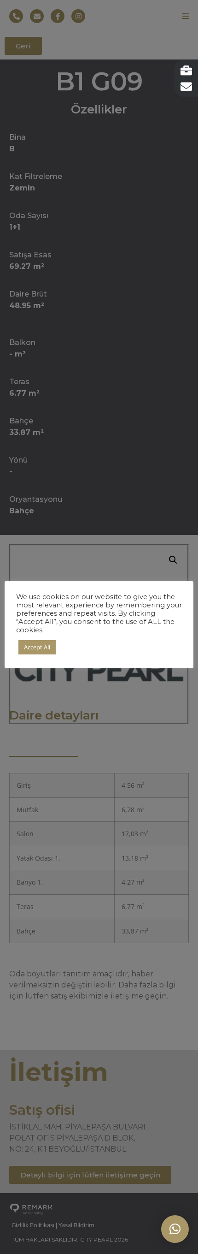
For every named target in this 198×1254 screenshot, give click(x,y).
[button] (175, 1229)
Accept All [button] (37, 647)
